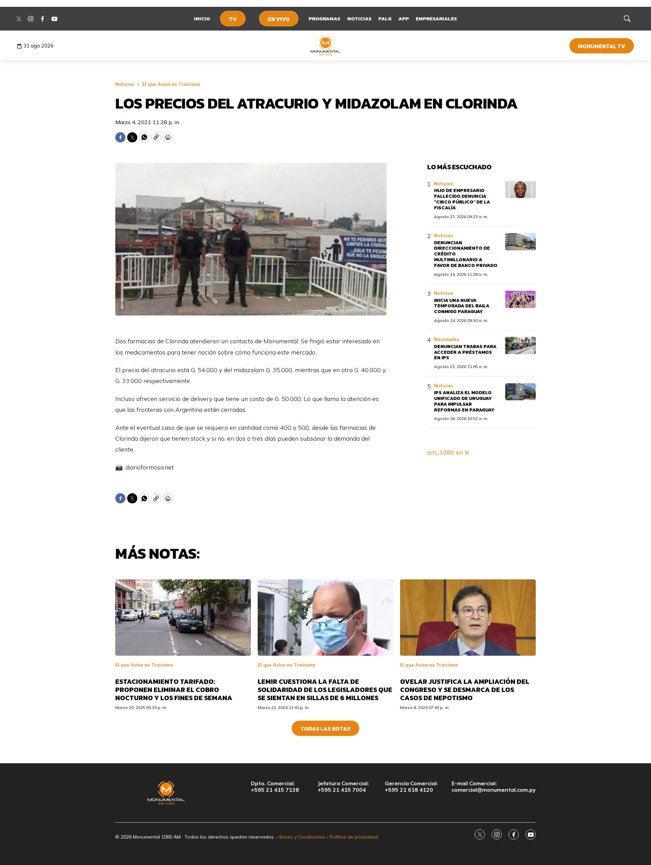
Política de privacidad (354, 837)
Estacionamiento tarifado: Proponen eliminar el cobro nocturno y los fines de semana (173, 689)
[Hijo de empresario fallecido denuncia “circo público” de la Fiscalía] (520, 189)
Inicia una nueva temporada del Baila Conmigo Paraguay (461, 306)
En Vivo (279, 19)
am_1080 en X (448, 452)
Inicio (202, 18)
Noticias (359, 18)
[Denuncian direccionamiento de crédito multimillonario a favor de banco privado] (520, 241)
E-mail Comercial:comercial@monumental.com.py (494, 786)
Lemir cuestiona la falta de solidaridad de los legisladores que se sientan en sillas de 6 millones (325, 689)
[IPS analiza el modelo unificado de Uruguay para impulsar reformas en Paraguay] (520, 392)
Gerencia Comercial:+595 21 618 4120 (411, 786)
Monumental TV (601, 46)
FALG (385, 18)
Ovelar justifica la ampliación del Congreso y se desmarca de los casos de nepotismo (464, 689)
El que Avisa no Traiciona (171, 84)
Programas (324, 18)
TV (233, 19)
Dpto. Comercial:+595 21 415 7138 (275, 786)
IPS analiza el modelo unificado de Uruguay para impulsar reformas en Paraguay (464, 401)
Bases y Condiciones (302, 837)
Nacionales (446, 339)
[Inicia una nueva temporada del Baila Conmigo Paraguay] (520, 299)
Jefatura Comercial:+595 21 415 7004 (343, 786)
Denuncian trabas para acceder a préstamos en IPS (465, 352)
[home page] (325, 46)
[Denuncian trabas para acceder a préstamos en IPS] (520, 345)
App (403, 18)
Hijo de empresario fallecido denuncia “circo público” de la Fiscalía (462, 199)
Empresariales (436, 18)
